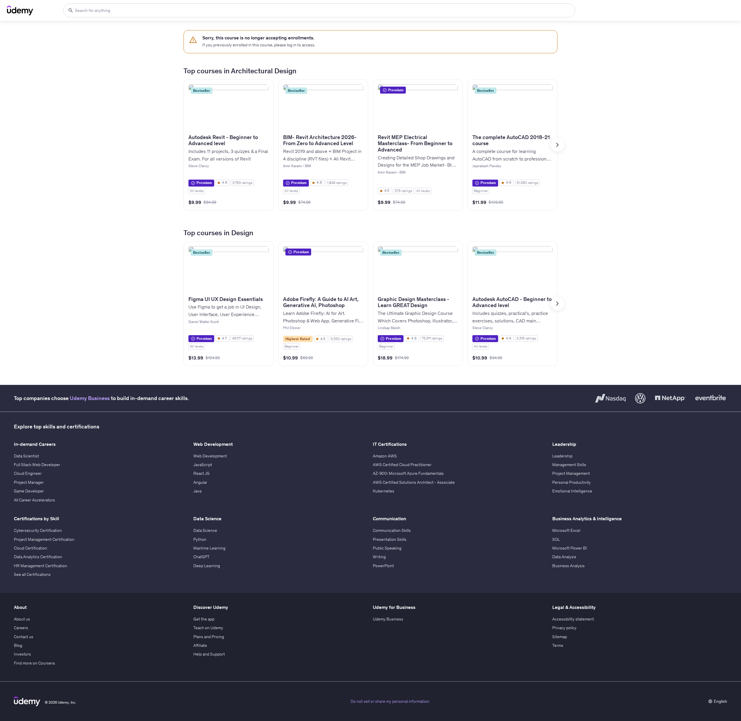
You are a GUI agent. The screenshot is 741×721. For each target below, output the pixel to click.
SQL (556, 539)
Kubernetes (383, 491)
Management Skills (569, 464)
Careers (21, 627)
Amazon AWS (385, 456)
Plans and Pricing (208, 636)
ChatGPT (201, 556)
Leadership (562, 456)
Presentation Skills (389, 539)
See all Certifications (32, 574)
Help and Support (209, 654)
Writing (379, 556)
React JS (201, 473)
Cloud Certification (30, 548)
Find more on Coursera (34, 663)
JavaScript (202, 464)
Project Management (571, 473)
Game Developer (29, 491)
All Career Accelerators (34, 500)
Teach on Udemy (208, 627)
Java (197, 491)
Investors (22, 654)
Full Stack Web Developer (37, 464)
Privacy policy (564, 627)
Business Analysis (568, 565)
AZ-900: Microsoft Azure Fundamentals (408, 473)
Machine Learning (209, 548)
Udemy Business (90, 398)
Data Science (205, 530)
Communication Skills (392, 530)
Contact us (23, 636)
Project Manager (29, 482)
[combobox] (319, 10)
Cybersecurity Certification (38, 530)
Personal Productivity (571, 482)
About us (22, 619)
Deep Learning (206, 565)
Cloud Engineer (28, 473)
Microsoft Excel (566, 530)
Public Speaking (387, 548)
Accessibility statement (573, 619)
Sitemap (559, 636)
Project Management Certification (44, 539)
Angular (200, 482)
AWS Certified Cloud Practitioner (402, 464)
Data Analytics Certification (38, 556)
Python (199, 539)
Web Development (210, 456)
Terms (557, 645)
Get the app (203, 619)
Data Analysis (564, 556)
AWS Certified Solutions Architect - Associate (414, 482)
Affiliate (200, 645)
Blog (18, 645)
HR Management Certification (40, 565)
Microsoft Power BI (569, 548)
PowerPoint (383, 565)
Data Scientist (26, 456)
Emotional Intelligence (572, 491)
